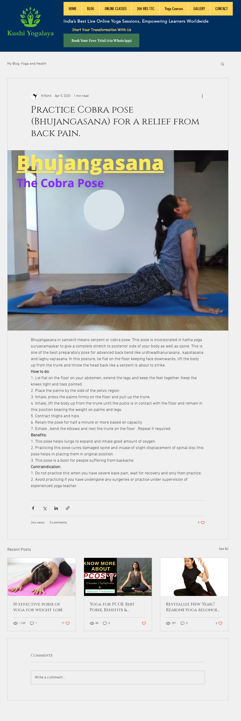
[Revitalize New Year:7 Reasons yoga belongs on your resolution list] (194, 577)
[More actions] (202, 96)
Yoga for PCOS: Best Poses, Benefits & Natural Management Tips (115, 607)
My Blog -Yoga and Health (26, 64)
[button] (222, 64)
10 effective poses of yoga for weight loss (37, 607)
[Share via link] (67, 508)
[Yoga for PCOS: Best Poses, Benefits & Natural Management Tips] (118, 577)
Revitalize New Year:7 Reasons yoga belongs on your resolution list (194, 607)
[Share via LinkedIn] (56, 508)
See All (224, 549)
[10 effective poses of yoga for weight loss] (42, 577)
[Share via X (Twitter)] (44, 508)
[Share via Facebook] (33, 508)
